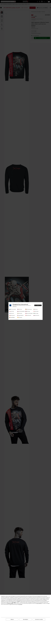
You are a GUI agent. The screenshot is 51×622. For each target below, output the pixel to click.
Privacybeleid (20, 604)
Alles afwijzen (25, 619)
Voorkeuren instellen (39, 619)
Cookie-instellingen (39, 603)
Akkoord (12, 619)
